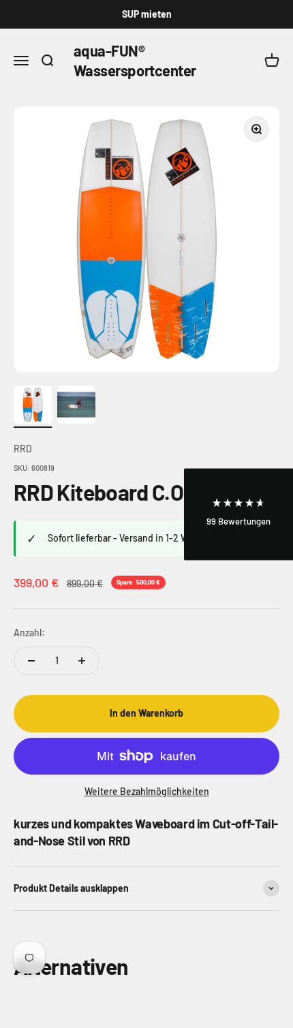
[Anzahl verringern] (31, 660)
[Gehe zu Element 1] (33, 407)
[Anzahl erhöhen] (82, 660)
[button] (238, 514)
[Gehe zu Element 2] (76, 407)
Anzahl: (29, 632)
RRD (23, 448)
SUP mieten (147, 14)
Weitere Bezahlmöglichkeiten (146, 791)
